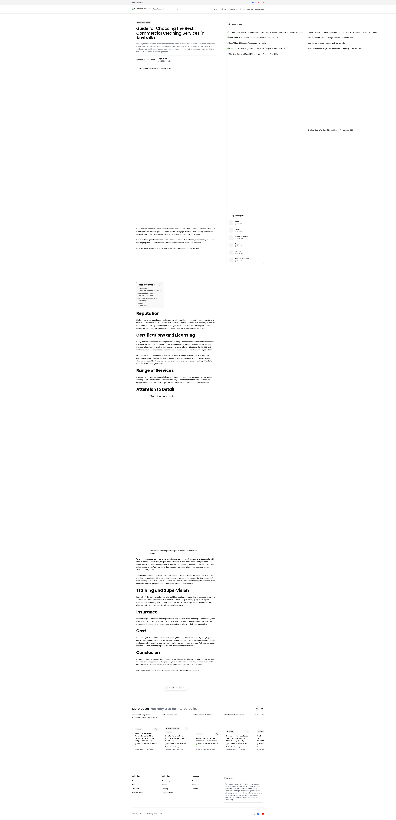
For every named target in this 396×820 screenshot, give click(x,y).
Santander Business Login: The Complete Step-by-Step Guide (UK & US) (335, 49)
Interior (168, 732)
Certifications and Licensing (150, 291)
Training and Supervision (148, 298)
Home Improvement (143, 23)
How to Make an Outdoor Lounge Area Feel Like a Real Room (331, 38)
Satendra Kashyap (142, 747)
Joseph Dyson (162, 59)
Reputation (142, 288)
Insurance (143, 301)
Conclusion (143, 306)
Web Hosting (240, 251)
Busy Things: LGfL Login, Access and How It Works (326, 43)
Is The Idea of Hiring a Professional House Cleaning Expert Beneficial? (173, 670)
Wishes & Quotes (241, 236)
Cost (141, 303)
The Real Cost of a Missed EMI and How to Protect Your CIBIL (330, 130)
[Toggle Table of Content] (158, 285)
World (237, 222)
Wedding (238, 244)
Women (237, 229)
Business (138, 729)
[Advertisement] (176, 265)
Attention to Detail (146, 296)
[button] (263, 2)
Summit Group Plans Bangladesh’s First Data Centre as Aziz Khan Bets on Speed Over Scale (342, 32)
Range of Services (146, 293)
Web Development (242, 259)
